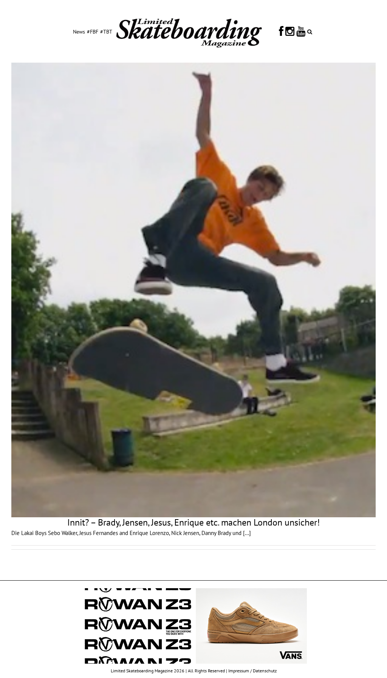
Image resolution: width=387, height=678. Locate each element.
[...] (247, 533)
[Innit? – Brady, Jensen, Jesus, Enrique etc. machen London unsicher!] (193, 290)
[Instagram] (289, 31)
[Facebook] (281, 31)
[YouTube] (300, 31)
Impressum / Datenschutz (252, 670)
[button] (309, 31)
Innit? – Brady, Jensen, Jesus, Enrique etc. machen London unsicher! (193, 522)
